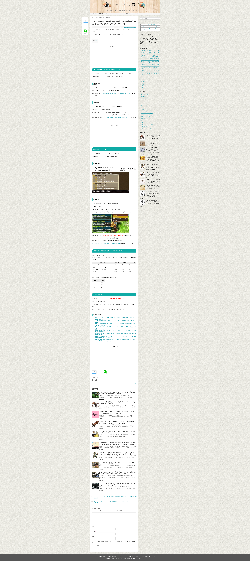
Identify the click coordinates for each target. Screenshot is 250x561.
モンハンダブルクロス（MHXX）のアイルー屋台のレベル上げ (117, 93)
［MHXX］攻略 (107, 13)
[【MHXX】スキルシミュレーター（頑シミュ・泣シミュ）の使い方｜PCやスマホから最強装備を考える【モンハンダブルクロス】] (95, 455)
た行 (144, 28)
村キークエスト (145, 111)
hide (96, 40)
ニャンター (119, 13)
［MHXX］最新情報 (99, 13)
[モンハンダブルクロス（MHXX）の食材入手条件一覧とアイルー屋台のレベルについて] (95, 434)
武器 (142, 115)
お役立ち (144, 13)
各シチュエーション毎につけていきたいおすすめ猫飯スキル (106, 243)
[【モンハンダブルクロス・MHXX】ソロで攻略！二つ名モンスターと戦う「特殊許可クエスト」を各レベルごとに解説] (95, 424)
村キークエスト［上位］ (147, 113)
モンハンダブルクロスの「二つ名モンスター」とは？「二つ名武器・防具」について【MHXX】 (114, 502)
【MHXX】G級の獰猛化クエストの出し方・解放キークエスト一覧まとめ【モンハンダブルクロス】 (150, 52)
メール (94, 531)
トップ (92, 13)
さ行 (156, 26)
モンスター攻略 (132, 13)
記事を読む (101, 399)
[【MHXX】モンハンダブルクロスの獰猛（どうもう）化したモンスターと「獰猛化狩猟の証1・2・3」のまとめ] (95, 414)
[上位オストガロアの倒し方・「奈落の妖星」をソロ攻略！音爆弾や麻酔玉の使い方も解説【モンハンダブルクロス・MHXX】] (95, 474)
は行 (156, 28)
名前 (93, 527)
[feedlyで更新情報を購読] (93, 380)
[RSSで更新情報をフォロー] (96, 380)
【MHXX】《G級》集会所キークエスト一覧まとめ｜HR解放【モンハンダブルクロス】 (153, 181)
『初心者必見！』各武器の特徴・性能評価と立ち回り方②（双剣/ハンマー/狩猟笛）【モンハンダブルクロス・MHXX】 (150, 195)
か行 (150, 26)
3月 (143, 84)
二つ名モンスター (145, 107)
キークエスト (144, 98)
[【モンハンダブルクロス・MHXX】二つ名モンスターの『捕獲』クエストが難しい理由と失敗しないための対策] (95, 395)
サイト (93, 536)
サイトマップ (150, 13)
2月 (143, 85)
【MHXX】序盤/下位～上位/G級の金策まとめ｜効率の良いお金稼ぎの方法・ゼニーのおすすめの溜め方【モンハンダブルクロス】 (149, 159)
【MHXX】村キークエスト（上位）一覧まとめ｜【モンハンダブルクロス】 (152, 144)
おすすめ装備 (125, 13)
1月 (143, 87)
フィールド (139, 13)
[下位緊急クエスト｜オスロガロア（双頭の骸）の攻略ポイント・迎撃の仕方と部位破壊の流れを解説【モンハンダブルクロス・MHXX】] (95, 445)
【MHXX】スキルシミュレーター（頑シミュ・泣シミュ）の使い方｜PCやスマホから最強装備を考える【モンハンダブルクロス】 (150, 167)
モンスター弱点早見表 (150, 24)
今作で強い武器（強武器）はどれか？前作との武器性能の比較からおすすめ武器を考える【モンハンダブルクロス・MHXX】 (149, 203)
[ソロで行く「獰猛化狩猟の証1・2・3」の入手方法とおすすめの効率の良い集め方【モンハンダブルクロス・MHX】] (95, 486)
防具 (142, 120)
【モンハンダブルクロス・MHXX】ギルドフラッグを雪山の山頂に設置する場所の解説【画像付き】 (115, 497)
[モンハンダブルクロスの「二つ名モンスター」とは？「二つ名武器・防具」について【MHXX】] (95, 465)
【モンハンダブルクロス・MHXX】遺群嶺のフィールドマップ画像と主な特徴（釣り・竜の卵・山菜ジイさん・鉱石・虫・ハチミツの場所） (149, 151)
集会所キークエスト (146, 122)
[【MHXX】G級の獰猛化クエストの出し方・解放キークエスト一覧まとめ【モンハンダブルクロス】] (95, 404)
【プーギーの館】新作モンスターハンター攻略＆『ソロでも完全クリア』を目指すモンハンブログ (126, 558)
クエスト (113, 13)
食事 (135, 383)
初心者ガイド (144, 109)
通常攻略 (126, 27)
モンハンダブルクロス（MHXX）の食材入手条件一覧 (115, 117)
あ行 (144, 26)
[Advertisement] (114, 56)
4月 (143, 83)
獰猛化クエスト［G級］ (147, 116)
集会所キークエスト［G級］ (148, 124)
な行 (150, 28)
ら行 (144, 29)
